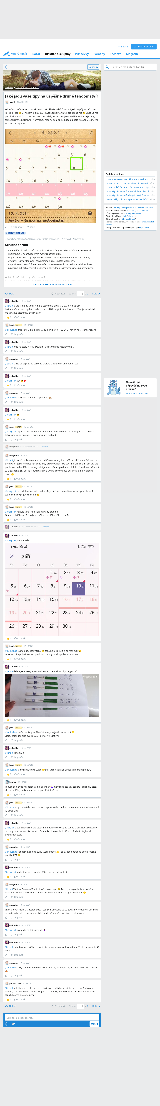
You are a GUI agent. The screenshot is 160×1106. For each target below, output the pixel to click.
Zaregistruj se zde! (143, 46)
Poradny (99, 54)
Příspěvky (82, 54)
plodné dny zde (128, 216)
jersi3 (10, 305)
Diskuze (9, 87)
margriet (11, 380)
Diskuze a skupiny (57, 54)
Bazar (36, 54)
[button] (52, 284)
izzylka (10, 807)
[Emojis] (6, 1024)
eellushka (12, 329)
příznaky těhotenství (132, 213)
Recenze (115, 54)
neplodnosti (144, 227)
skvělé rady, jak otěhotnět (137, 210)
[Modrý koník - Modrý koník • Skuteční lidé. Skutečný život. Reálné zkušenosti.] (15, 54)
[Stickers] (13, 1024)
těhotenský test (128, 219)
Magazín (132, 54)
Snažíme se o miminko (27, 87)
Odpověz (19, 226)
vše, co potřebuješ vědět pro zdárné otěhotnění (133, 207)
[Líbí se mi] (7, 227)
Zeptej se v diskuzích (137, 393)
